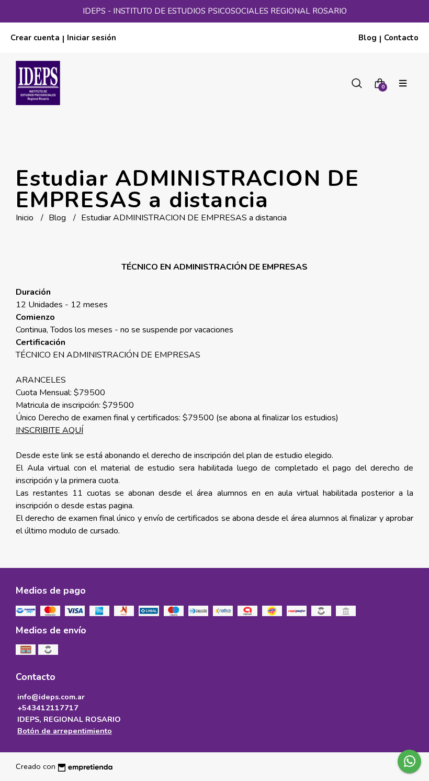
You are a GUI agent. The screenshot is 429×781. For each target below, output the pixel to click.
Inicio (26, 218)
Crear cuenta (35, 37)
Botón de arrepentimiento (64, 731)
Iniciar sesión (91, 37)
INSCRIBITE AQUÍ (49, 430)
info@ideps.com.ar (51, 696)
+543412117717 (47, 707)
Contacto (401, 37)
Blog (367, 37)
